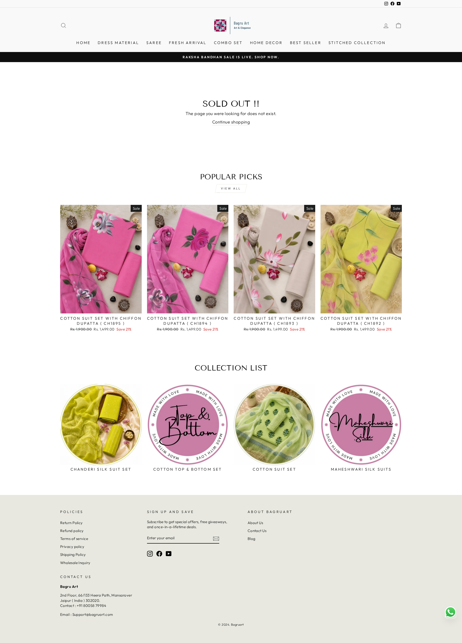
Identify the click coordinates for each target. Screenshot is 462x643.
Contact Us (257, 530)
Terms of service (74, 538)
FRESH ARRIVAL (188, 42)
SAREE (154, 42)
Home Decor (266, 42)
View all (231, 188)
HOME (83, 42)
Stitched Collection (357, 42)
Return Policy (71, 522)
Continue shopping (231, 122)
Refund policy (72, 530)
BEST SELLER (305, 42)
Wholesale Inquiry (75, 562)
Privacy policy (72, 546)
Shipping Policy (73, 554)
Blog (252, 538)
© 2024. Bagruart (231, 624)
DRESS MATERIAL (118, 42)
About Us (255, 522)
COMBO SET (228, 42)
